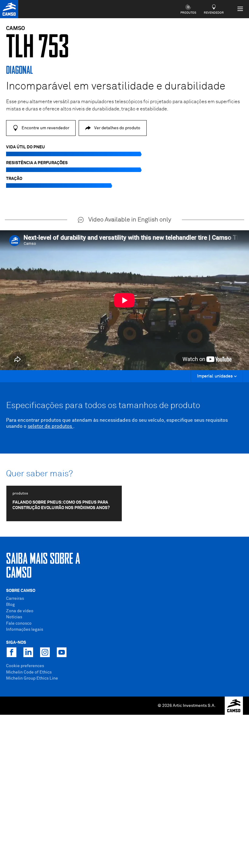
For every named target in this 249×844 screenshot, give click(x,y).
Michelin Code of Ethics (29, 672)
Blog (10, 605)
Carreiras (15, 598)
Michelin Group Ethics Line (32, 678)
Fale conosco (19, 623)
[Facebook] (11, 652)
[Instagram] (45, 652)
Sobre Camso (20, 591)
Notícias (14, 617)
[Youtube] (62, 652)
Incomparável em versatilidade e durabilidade (115, 86)
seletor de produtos (50, 426)
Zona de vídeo (19, 611)
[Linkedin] (28, 652)
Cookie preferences (25, 666)
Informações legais (24, 629)
